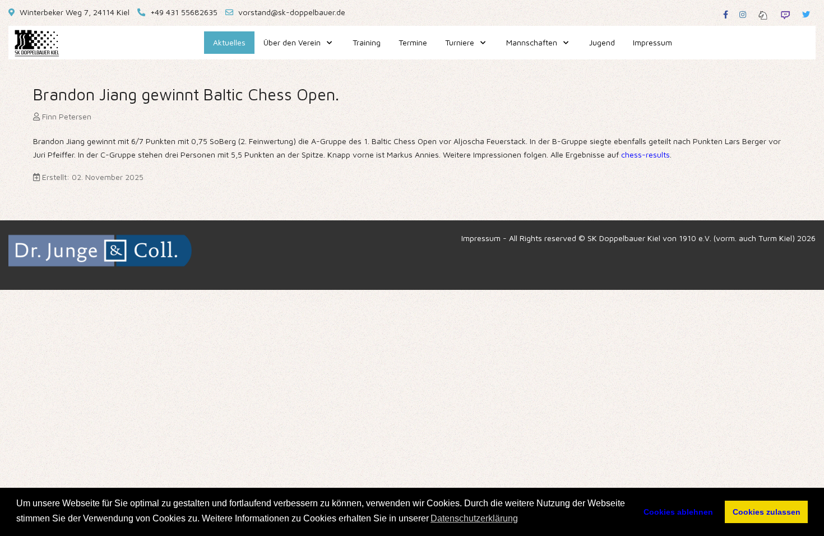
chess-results (645, 154)
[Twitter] (806, 14)
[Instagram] (742, 14)
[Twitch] (785, 14)
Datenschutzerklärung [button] (474, 518)
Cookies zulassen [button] (766, 511)
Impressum (481, 238)
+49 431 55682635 (183, 12)
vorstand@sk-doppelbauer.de (291, 12)
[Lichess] (763, 14)
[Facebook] (725, 14)
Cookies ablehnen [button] (678, 511)
